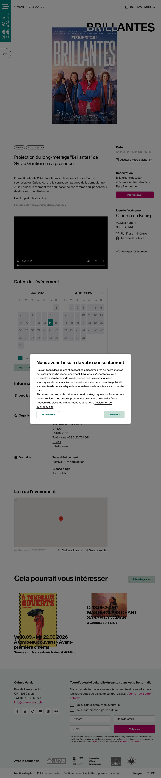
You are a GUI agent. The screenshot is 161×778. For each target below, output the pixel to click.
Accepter (114, 414)
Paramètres (48, 414)
